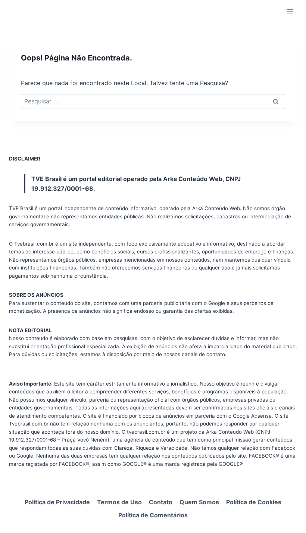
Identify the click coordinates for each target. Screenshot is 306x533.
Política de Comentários (153, 515)
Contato (160, 502)
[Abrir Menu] (290, 11)
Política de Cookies (253, 502)
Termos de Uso (119, 502)
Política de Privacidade (57, 502)
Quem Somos (199, 502)
